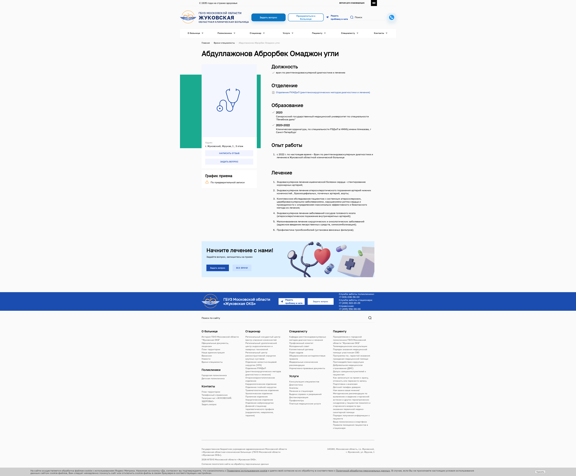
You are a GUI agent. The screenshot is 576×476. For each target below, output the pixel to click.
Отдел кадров (296, 352)
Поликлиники (225, 33)
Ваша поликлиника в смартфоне (350, 421)
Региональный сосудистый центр (262, 336)
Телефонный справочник (215, 395)
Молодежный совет (299, 346)
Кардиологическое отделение (260, 384)
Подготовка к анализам (345, 384)
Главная (206, 43)
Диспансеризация (298, 397)
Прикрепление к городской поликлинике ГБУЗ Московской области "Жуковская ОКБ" (349, 339)
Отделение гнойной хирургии (260, 387)
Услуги (286, 33)
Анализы (293, 388)
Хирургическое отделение (259, 399)
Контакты (379, 33)
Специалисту (348, 33)
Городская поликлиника (214, 375)
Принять (540, 472)
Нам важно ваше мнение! (346, 390)
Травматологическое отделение (262, 390)
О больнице (194, 33)
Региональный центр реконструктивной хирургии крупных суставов (260, 355)
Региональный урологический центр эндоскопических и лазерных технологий (261, 346)
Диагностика (296, 384)
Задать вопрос (229, 161)
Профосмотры (296, 400)
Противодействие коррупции (348, 362)
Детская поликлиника (213, 378)
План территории (211, 349)
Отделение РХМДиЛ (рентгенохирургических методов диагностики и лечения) (323, 92)
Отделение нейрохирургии (259, 403)
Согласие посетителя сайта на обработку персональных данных (235, 464)
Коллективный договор (301, 349)
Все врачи (242, 268)
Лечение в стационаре (301, 391)
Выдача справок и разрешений (305, 394)
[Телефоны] (391, 17)
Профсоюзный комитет (301, 343)
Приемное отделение (256, 396)
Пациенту (317, 33)
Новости (206, 358)
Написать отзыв (229, 153)
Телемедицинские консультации (350, 346)
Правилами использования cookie (247, 470)
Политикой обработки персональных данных (363, 470)
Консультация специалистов (304, 381)
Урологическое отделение (258, 393)
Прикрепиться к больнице (305, 17)
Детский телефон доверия (346, 387)
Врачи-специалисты (224, 43)
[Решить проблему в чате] (337, 17)
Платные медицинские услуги (305, 403)
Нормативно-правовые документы (307, 368)
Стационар (255, 33)
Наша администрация (213, 352)
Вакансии (207, 355)
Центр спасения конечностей (261, 340)
